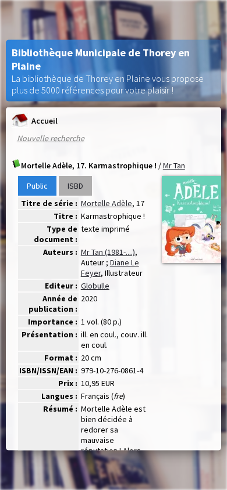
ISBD (75, 186)
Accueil (44, 120)
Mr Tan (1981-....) (108, 252)
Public (37, 186)
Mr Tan (174, 165)
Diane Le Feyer (110, 267)
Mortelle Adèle (106, 203)
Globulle (95, 285)
